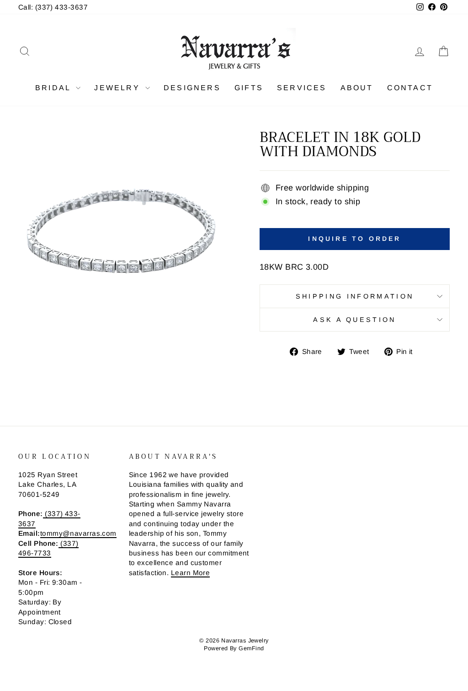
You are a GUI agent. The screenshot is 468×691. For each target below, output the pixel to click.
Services (302, 88)
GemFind (251, 648)
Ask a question (354, 319)
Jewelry (118, 88)
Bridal (54, 88)
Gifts (248, 88)
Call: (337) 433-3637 (53, 7)
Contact (410, 88)
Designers (192, 88)
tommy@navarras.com (78, 533)
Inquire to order (354, 238)
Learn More (190, 573)
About (356, 88)
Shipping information (355, 296)
